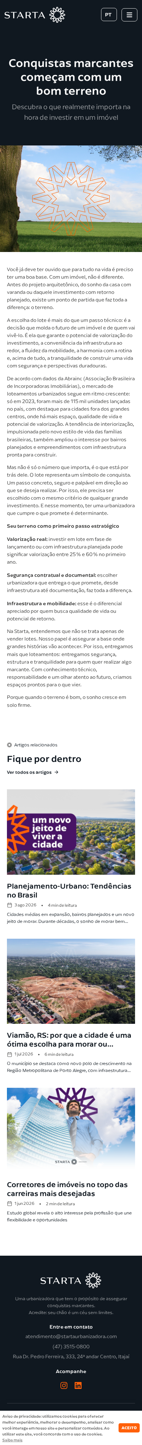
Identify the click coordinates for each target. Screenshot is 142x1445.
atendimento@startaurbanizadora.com (71, 1336)
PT (108, 14)
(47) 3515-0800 (71, 1347)
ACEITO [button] (129, 1427)
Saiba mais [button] (12, 1439)
